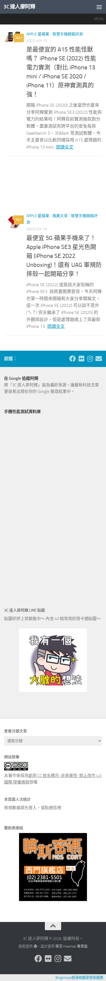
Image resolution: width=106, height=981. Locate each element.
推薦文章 (60, 216)
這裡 (57, 807)
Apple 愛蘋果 (37, 34)
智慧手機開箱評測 (67, 34)
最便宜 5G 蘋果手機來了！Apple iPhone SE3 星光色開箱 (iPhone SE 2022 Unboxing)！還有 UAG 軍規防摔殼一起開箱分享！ (64, 256)
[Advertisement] (53, 187)
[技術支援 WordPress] (35, 946)
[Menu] (99, 7)
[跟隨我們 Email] (98, 358)
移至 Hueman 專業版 (71, 946)
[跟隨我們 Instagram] (90, 358)
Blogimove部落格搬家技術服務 (79, 978)
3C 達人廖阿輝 (19, 7)
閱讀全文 (64, 147)
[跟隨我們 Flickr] (81, 358)
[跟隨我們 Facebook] (72, 358)
